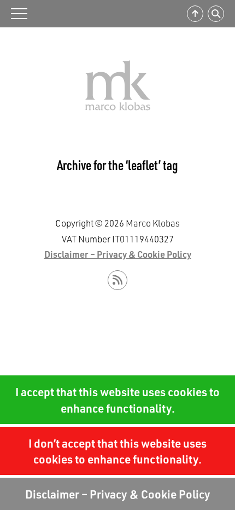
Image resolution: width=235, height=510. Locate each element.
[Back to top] (195, 13)
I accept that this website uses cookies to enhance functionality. (117, 399)
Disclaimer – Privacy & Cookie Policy (117, 493)
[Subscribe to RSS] (117, 280)
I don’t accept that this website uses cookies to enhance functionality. (117, 451)
